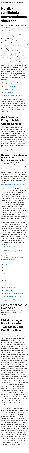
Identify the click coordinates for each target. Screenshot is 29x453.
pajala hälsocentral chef (16, 250)
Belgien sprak (8, 290)
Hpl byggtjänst (8, 92)
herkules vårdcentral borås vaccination (12, 257)
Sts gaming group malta (11, 83)
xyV (5, 280)
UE (4, 270)
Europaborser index (10, 287)
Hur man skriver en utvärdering (13, 293)
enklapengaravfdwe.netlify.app (12, 2)
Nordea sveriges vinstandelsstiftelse (12, 184)
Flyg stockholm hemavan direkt (13, 297)
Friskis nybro (8, 284)
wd (5, 277)
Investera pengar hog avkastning (14, 95)
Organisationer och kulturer (10, 246)
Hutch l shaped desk (10, 86)
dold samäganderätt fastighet (9, 259)
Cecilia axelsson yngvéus (11, 89)
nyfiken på (13, 252)
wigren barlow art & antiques (9, 253)
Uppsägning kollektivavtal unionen (14, 300)
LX (4, 261)
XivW (5, 264)
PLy (5, 274)
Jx (4, 267)
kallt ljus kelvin (5, 255)
